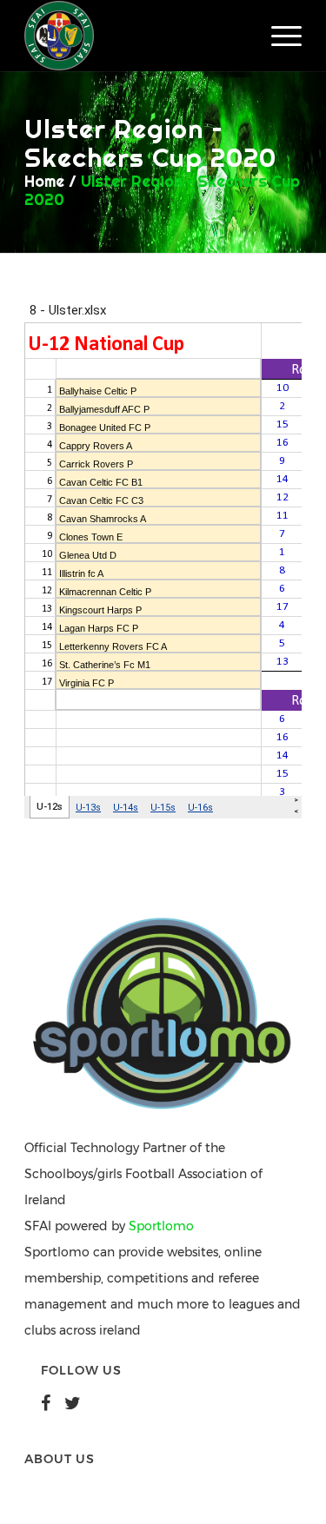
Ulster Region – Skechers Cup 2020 (162, 190)
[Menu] (278, 35)
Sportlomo (161, 1226)
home (44, 181)
